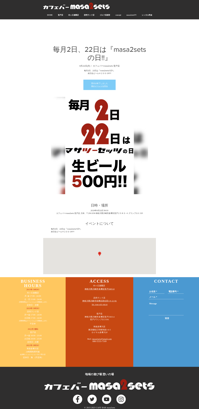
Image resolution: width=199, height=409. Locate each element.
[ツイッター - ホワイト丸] (92, 399)
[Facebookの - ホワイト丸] (77, 399)
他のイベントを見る (99, 86)
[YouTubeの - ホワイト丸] (106, 399)
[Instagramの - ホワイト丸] (121, 399)
